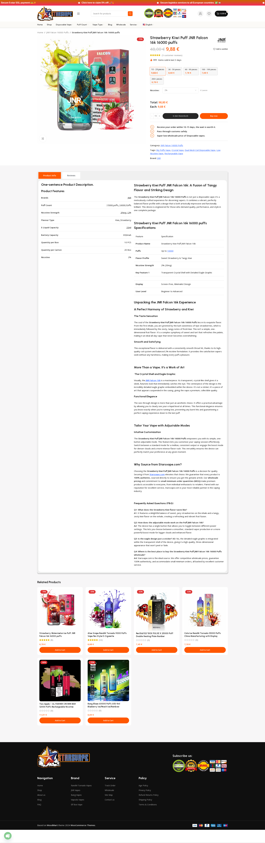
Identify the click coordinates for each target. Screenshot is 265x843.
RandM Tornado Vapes (81, 785)
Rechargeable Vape (173, 153)
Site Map (109, 795)
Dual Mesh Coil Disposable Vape (200, 150)
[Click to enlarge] (42, 138)
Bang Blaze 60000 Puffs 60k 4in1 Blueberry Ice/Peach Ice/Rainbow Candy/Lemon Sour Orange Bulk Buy (105, 707)
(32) (101, 640)
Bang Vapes (76, 795)
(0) (148, 640)
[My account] (200, 13)
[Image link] (63, 756)
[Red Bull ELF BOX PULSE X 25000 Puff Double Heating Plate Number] (157, 610)
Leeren (204, 90)
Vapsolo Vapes (77, 799)
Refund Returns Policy (148, 795)
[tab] (49, 175)
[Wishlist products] (209, 13)
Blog (39, 799)
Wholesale (109, 790)
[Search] (130, 13)
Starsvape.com (157, 474)
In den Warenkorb (180, 116)
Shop (39, 790)
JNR (159, 158)
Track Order (110, 785)
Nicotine (154, 90)
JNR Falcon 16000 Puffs (57, 32)
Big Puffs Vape (163, 150)
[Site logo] (55, 13)
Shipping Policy (145, 799)
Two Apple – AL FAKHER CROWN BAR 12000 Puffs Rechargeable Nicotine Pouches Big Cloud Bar (57, 707)
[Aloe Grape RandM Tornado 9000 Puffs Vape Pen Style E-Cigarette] (108, 610)
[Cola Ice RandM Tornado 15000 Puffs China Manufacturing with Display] (205, 610)
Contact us (109, 799)
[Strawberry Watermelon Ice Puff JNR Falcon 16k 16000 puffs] (60, 610)
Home (40, 32)
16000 (170, 250)
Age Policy (143, 785)
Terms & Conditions (148, 804)
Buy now (214, 116)
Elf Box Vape (76, 804)
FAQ (39, 804)
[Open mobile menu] (78, 13)
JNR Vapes (75, 790)
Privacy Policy (145, 790)
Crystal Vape (178, 150)
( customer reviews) (172, 55)
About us (41, 795)
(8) (51, 640)
